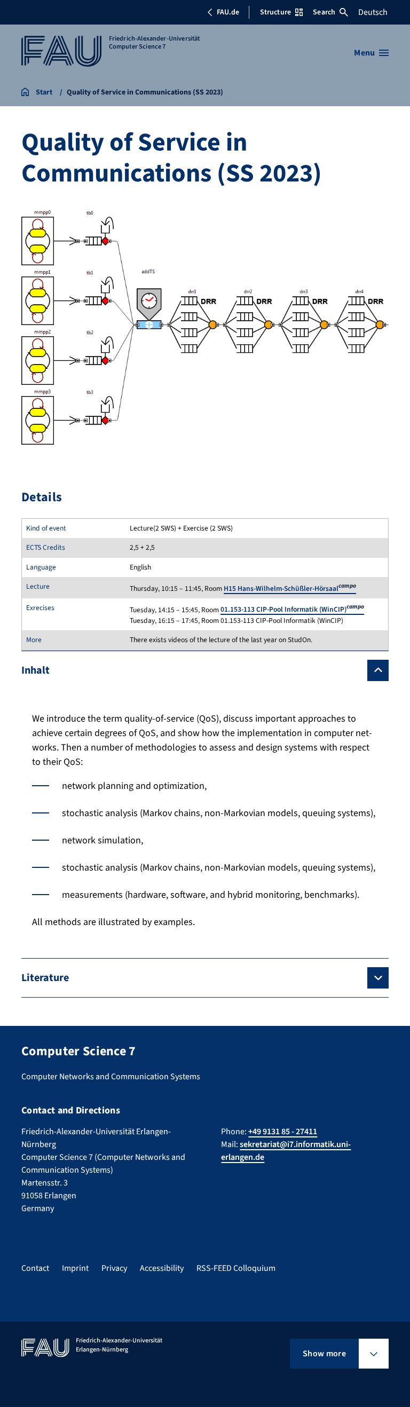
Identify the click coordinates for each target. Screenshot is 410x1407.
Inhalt (35, 670)
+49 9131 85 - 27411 (282, 1131)
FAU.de (228, 12)
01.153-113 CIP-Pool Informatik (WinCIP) (292, 609)
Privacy (114, 1268)
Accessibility (162, 1268)
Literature (45, 977)
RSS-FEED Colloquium (235, 1268)
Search (324, 12)
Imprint (75, 1268)
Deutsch (373, 12)
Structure (275, 12)
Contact (35, 1268)
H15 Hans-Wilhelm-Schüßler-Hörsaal (290, 588)
